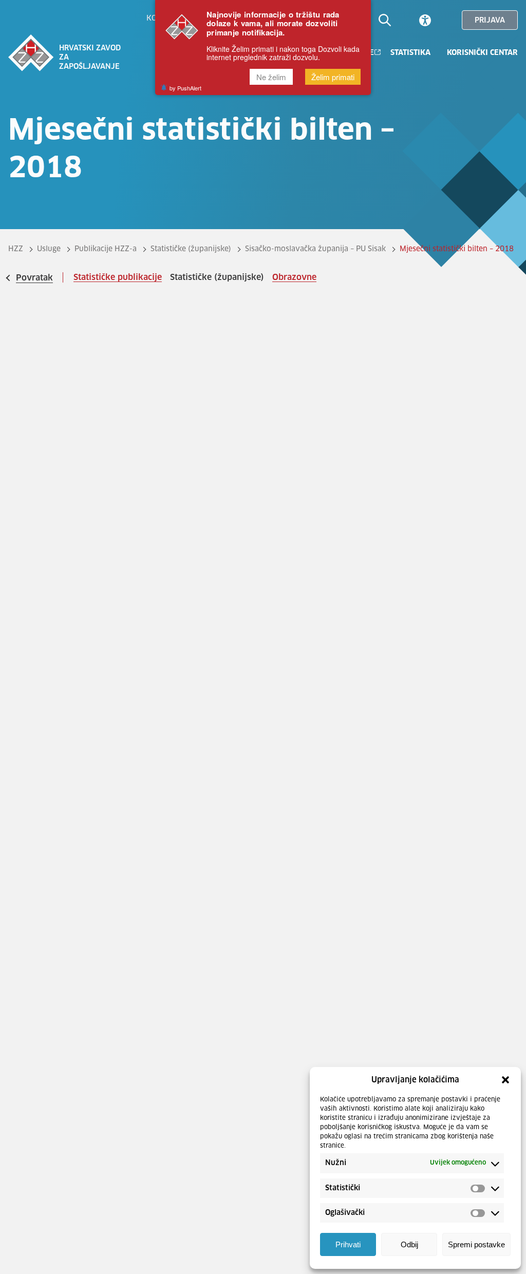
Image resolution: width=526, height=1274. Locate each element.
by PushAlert (185, 88)
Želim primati (332, 76)
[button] (505, 1080)
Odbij (409, 1244)
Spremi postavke (476, 1244)
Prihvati (348, 1244)
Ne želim (271, 76)
